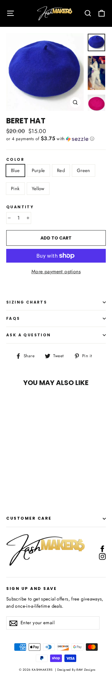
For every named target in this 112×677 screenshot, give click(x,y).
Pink (15, 188)
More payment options (56, 271)
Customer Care (29, 518)
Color (15, 159)
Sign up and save (31, 588)
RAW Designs (85, 669)
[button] (56, 139)
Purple (38, 170)
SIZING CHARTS (26, 302)
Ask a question (28, 335)
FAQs (13, 318)
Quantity (20, 207)
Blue (15, 170)
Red (61, 170)
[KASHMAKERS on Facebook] (102, 548)
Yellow (38, 188)
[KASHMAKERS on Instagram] (102, 556)
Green (83, 170)
